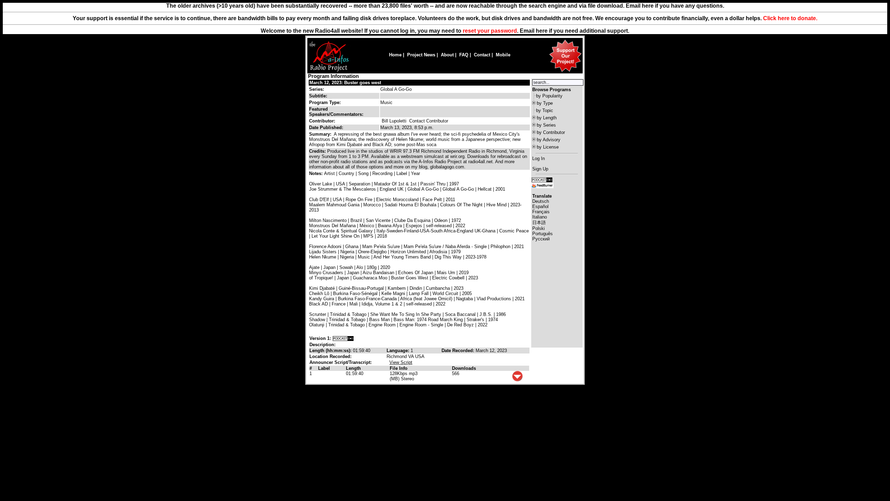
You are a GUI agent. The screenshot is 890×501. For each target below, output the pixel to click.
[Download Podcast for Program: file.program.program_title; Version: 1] (343, 338)
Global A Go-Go (396, 89)
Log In (538, 158)
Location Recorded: (330, 356)
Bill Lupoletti (394, 121)
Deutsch (540, 201)
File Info (398, 368)
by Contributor (551, 132)
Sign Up (540, 169)
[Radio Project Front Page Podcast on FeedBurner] (542, 185)
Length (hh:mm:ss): (331, 350)
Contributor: (322, 121)
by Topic (544, 110)
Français (541, 211)
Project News (421, 54)
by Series (546, 125)
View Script (400, 362)
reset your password (490, 31)
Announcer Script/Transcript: (340, 362)
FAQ (463, 54)
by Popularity (549, 95)
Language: (399, 350)
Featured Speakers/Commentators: (336, 111)
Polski (538, 228)
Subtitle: (318, 95)
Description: (322, 344)
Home (395, 54)
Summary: (321, 134)
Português (542, 233)
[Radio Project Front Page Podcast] (542, 179)
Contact (482, 54)
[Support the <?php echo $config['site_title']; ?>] (565, 71)
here (542, 31)
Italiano (539, 217)
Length (353, 368)
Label (324, 368)
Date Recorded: (459, 350)
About (447, 54)
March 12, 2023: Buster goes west (345, 82)
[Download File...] (517, 379)
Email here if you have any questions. (675, 6)
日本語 (539, 222)
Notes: (316, 173)
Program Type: (325, 102)
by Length (547, 117)
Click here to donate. (790, 18)
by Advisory (548, 139)
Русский (541, 238)
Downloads (464, 368)
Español (540, 206)
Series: (316, 89)
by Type (545, 103)
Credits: (318, 151)
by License (548, 147)
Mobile (503, 54)
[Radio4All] (329, 71)
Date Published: (326, 127)
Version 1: (320, 338)
